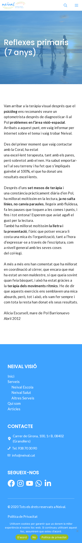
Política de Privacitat (23, 517)
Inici (11, 376)
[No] (77, 531)
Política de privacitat (54, 537)
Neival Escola (22, 387)
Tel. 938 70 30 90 (24, 448)
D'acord (22, 537)
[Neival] (13, 5)
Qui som (14, 403)
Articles (14, 409)
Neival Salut (21, 392)
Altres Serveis (22, 398)
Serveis (14, 381)
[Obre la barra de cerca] (65, 5)
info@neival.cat (23, 455)
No (34, 537)
